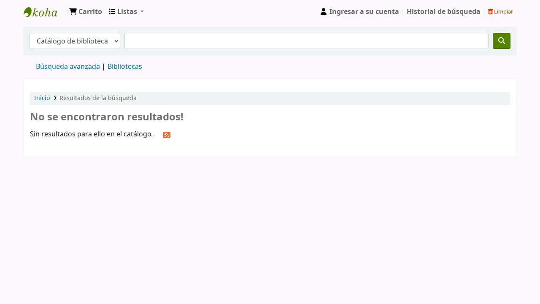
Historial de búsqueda (444, 12)
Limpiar (503, 12)
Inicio (42, 98)
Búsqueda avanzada (68, 67)
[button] (85, 11)
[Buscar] (501, 41)
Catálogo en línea (45, 11)
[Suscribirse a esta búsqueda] (167, 135)
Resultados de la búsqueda (98, 98)
